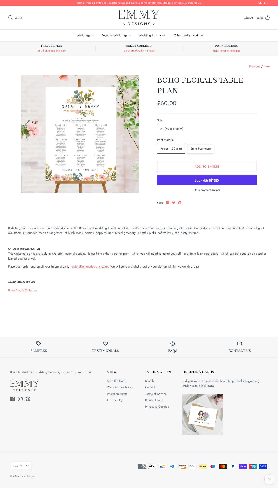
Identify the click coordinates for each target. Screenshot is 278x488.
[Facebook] (12, 399)
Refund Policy (154, 400)
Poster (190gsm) (171, 148)
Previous (254, 66)
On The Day (115, 400)
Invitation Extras (117, 393)
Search (149, 381)
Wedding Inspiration (152, 35)
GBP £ (261, 3)
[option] (80, 134)
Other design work (186, 35)
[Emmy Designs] (139, 17)
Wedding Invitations (120, 387)
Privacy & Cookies (157, 406)
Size (160, 120)
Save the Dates (116, 381)
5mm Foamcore (200, 148)
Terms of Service (156, 393)
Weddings (83, 35)
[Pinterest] (28, 399)
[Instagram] (20, 399)
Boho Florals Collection (23, 290)
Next (267, 66)
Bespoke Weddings (114, 35)
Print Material (165, 140)
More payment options (207, 190)
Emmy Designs (27, 476)
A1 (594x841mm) (171, 129)
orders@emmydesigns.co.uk (89, 266)
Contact (150, 387)
